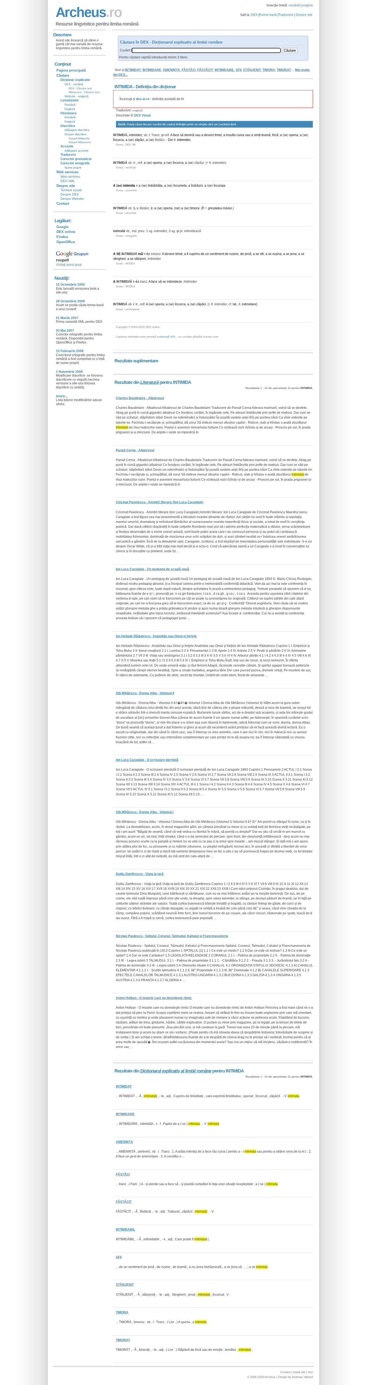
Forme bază (268, 15)
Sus (310, 1372)
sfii (262, 254)
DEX (254, 15)
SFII (238, 70)
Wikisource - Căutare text (84, 92)
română (294, 5)
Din (170, 140)
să (182, 135)
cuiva (240, 135)
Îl (203, 208)
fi (187, 254)
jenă (248, 254)
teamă (266, 135)
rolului (227, 208)
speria (293, 135)
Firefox (62, 237)
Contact (62, 203)
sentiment (217, 254)
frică (275, 135)
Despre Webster (72, 199)
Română (69, 104)
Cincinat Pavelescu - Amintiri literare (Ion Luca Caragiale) (159, 502)
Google (62, 227)
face (176, 135)
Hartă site (299, 1372)
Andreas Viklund (302, 1377)
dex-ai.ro (142, 99)
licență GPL (168, 336)
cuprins (194, 254)
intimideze (174, 282)
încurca (118, 140)
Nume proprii (72, 167)
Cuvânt (125, 50)
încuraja (219, 185)
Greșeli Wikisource (80, 142)
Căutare (62, 75)
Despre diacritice (75, 134)
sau (197, 135)
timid (218, 135)
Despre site (304, 15)
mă (140, 254)
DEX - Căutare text (80, 88)
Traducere (285, 15)
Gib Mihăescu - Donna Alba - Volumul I (144, 812)
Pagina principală (71, 70)
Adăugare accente (76, 150)
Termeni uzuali (71, 190)
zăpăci (139, 140)
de (202, 254)
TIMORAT (284, 70)
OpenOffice (65, 242)
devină (189, 135)
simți (257, 135)
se (285, 135)
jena (293, 254)
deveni (209, 135)
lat (234, 304)
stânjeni (140, 259)
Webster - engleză (76, 96)
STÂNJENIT (252, 70)
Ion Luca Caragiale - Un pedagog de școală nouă (152, 569)
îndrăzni (197, 185)
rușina (277, 254)
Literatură (149, 382)
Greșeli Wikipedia (79, 138)
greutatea (215, 208)
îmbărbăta (155, 185)
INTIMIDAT (133, 70)
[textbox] (206, 50)
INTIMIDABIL (224, 70)
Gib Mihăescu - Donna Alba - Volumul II (145, 693)
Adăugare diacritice (76, 130)
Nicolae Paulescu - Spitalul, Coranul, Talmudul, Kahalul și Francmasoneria (172, 936)
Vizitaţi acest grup (69, 265)
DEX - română (73, 84)
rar (177, 208)
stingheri (119, 259)
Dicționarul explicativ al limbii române (175, 1071)
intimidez (135, 135)
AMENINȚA (171, 70)
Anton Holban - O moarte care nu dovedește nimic (154, 998)
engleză (137, 110)
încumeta (180, 185)
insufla (231, 135)
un (207, 254)
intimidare (249, 304)
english (307, 5)
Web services (70, 177)
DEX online (65, 232)
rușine (234, 254)
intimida (129, 185)
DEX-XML (67, 181)
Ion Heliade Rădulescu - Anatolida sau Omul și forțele (156, 636)
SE (118, 254)
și (162, 135)
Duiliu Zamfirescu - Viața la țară (140, 874)
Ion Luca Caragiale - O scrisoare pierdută (147, 760)
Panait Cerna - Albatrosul (135, 450)
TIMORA (268, 70)
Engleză (69, 109)
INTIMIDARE (151, 70)
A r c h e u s (88, 12)
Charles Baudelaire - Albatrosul (140, 398)
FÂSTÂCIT (205, 70)
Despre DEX (69, 194)
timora (194, 208)
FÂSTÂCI (189, 70)
